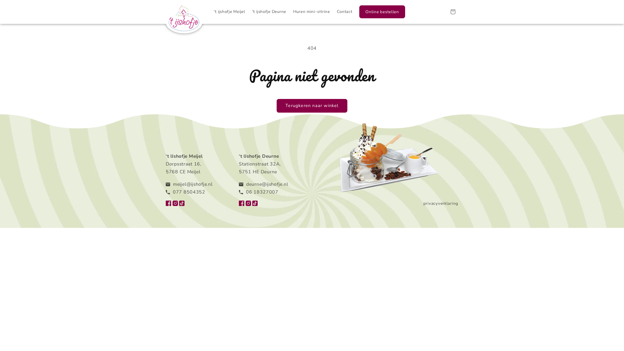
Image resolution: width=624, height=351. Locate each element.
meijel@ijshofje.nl (193, 184)
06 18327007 (262, 192)
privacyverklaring (440, 203)
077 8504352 (189, 192)
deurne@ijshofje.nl (267, 184)
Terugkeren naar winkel (311, 105)
